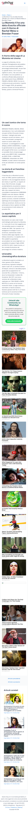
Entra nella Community (14, 341)
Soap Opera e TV (8, 732)
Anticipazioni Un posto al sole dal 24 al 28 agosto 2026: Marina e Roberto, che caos (14, 800)
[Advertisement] (14, 127)
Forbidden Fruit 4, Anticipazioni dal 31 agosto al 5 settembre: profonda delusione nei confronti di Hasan (14, 753)
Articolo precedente (14, 698)
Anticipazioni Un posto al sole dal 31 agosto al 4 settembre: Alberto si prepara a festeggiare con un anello (14, 728)
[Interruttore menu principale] (24, 3)
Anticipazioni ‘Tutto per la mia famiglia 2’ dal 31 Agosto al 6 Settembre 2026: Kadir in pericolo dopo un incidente (14, 778)
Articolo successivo (14, 702)
